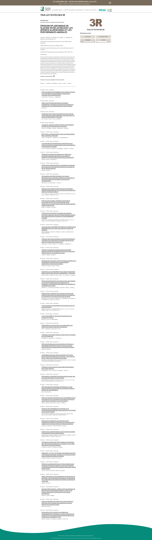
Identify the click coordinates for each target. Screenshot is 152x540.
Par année (87, 40)
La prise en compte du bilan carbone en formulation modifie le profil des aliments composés (58, 125)
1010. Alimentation (44, 20)
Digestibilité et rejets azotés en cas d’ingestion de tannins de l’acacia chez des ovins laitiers (57, 326)
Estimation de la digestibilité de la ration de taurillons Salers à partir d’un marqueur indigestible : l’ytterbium (58, 272)
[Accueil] (45, 9)
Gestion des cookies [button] (89, 535)
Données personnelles (69, 535)
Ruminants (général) (60, 22)
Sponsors (72, 10)
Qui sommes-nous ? (57, 10)
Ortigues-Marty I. (54, 83)
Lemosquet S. (48, 83)
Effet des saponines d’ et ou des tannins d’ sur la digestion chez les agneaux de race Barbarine (58, 388)
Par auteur (87, 36)
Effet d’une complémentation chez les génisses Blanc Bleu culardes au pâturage (58, 134)
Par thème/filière (103, 36)
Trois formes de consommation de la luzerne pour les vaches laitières (58, 306)
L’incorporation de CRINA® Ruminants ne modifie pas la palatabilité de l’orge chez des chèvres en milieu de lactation (59, 228)
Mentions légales (78, 535)
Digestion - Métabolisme (51, 22)
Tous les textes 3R (90, 10)
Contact (59, 535)
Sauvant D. (42, 83)
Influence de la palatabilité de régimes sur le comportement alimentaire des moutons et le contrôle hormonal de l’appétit (59, 410)
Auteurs (65, 10)
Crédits (63, 535)
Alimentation (43, 22)
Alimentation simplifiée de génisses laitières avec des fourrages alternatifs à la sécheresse (58, 377)
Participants (79, 10)
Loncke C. (64, 83)
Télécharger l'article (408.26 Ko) (46, 76)
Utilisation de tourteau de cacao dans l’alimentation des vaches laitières (58, 367)
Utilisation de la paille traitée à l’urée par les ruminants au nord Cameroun (58, 335)
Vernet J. (60, 83)
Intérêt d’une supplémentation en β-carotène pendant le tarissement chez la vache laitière (58, 432)
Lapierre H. (69, 83)
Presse (83, 535)
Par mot (103, 40)
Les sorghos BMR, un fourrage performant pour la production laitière (57, 316)
